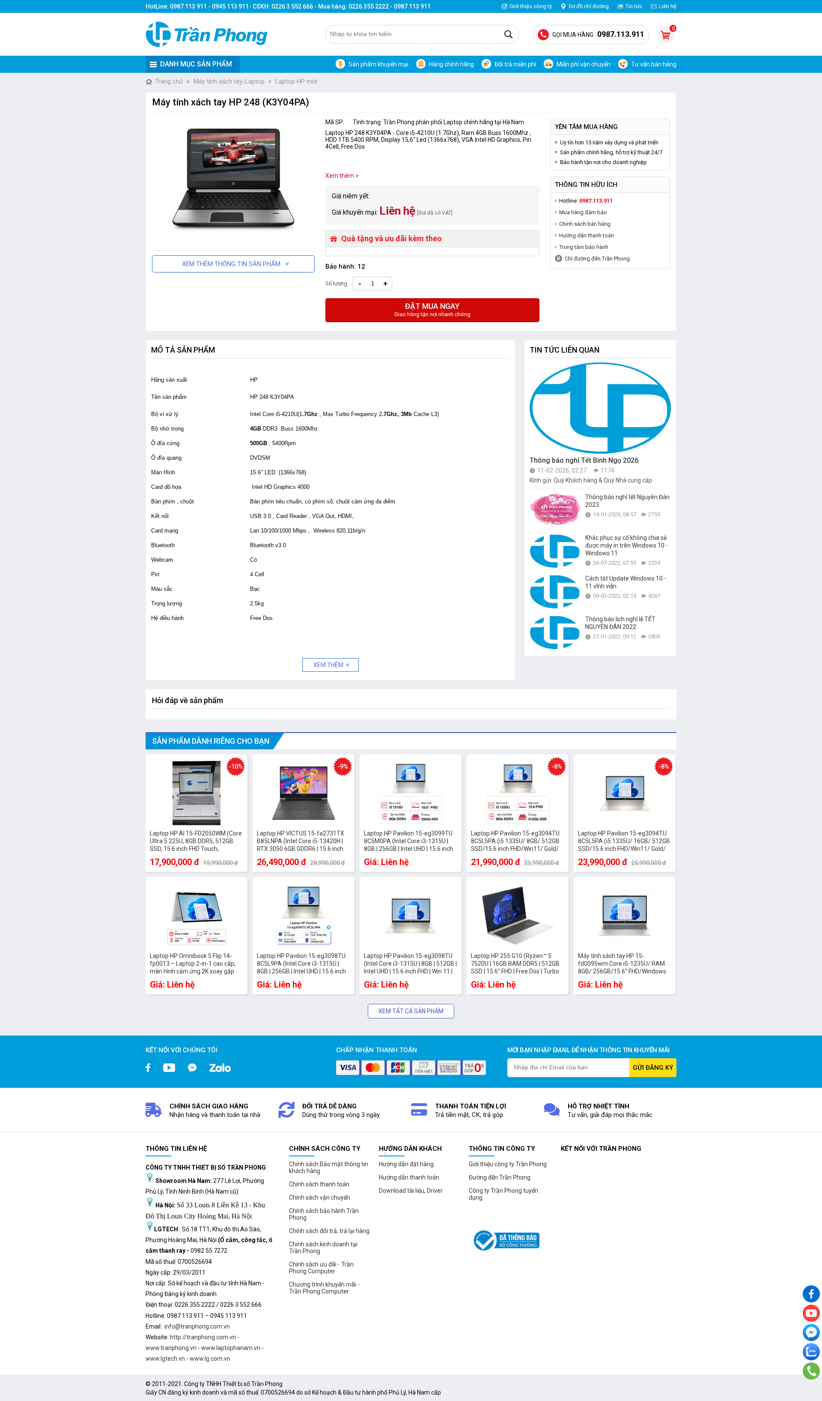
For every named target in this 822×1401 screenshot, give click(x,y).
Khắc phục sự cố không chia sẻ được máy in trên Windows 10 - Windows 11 (626, 545)
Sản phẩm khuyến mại (378, 64)
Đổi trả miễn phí (515, 64)
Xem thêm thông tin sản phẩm (231, 264)
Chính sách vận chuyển (319, 1197)
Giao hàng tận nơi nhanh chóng (432, 309)
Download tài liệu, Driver (411, 1190)
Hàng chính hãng (451, 64)
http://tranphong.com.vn (203, 1337)
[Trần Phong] (210, 34)
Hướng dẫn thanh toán (586, 235)
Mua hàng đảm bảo (583, 212)
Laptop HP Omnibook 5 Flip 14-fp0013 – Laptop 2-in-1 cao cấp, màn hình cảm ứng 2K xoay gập (192, 963)
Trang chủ (169, 81)
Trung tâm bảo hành (583, 247)
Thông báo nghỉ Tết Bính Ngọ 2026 (584, 460)
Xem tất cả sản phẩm (411, 1011)
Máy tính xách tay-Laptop (229, 81)
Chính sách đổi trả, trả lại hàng (329, 1230)
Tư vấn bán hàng (653, 64)
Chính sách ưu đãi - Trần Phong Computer (321, 1268)
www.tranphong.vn (171, 1347)
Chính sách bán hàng (585, 224)
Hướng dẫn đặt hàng (406, 1164)
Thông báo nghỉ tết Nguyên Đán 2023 (627, 501)
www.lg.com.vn (210, 1358)
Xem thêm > (342, 175)
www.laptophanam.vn (230, 1347)
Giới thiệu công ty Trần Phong (508, 1164)
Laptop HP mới (296, 81)
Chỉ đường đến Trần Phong (597, 258)
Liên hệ (667, 6)
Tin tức (633, 6)
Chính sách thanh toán (319, 1184)
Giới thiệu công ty (530, 6)
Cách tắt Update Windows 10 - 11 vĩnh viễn (625, 582)
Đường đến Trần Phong (499, 1177)
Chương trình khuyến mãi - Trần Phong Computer (324, 1288)
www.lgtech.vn (165, 1358)
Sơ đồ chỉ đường (589, 6)
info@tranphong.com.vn (197, 1326)
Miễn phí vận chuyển (584, 64)
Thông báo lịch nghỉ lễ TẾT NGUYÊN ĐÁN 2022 (620, 623)
